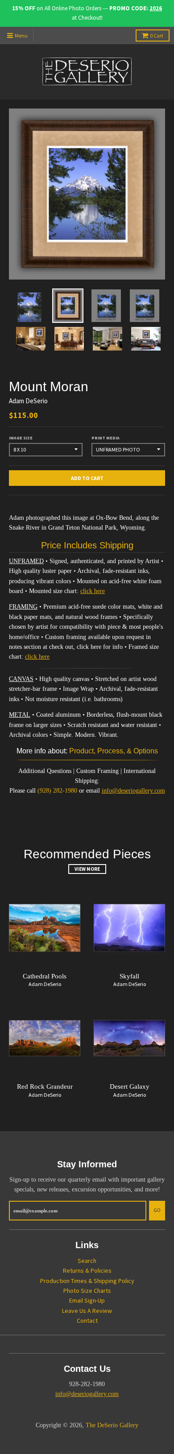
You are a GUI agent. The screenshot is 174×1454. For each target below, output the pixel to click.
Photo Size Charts (87, 1291)
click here (92, 591)
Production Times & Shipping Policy (87, 1281)
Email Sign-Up (87, 1300)
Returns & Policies (87, 1270)
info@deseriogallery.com (133, 790)
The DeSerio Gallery (112, 1425)
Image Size (21, 438)
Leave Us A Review (87, 1311)
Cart (156, 35)
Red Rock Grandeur (45, 1086)
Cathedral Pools (44, 976)
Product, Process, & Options (113, 751)
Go (157, 1210)
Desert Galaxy (129, 1086)
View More (87, 869)
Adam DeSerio (28, 401)
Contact (87, 1320)
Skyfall (129, 976)
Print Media (105, 438)
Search (87, 1261)
